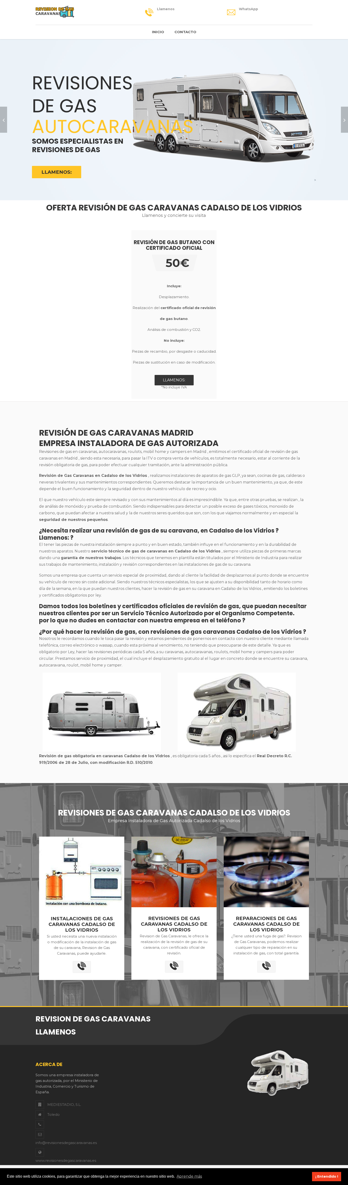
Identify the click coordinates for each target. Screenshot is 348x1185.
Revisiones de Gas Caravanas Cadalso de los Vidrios (174, 924)
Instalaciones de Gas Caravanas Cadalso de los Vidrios (82, 924)
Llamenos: (56, 172)
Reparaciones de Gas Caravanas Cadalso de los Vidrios (266, 924)
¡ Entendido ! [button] (326, 1176)
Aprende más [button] (189, 1176)
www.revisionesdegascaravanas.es (66, 1160)
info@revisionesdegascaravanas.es (66, 1142)
